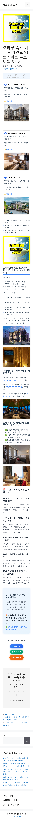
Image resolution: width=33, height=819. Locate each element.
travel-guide (9, 714)
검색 (4, 736)
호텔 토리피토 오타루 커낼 (14, 387)
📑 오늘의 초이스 (16, 652)
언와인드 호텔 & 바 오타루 (11, 380)
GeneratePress (16, 816)
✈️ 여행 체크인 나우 (16, 657)
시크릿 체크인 (10, 4)
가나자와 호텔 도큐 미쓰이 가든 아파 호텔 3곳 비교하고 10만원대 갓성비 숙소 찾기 (16, 771)
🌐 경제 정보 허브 (16, 646)
